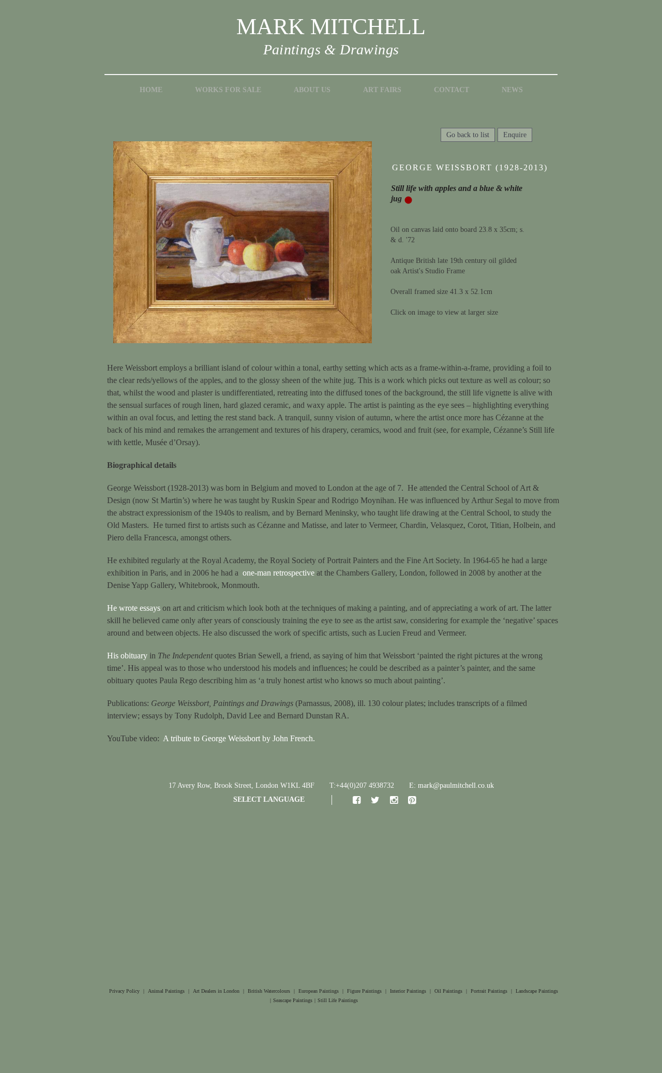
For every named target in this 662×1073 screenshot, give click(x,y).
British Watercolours (269, 991)
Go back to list (467, 135)
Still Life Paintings (338, 1000)
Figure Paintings (364, 991)
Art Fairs (382, 90)
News (512, 90)
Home (151, 90)
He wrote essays (133, 608)
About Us (312, 90)
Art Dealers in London (216, 991)
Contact (451, 90)
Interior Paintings (408, 991)
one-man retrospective (278, 572)
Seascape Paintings (292, 1000)
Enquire (514, 135)
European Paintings (318, 991)
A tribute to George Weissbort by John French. (239, 738)
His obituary (127, 655)
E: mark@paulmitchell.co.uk (451, 785)
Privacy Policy (124, 991)
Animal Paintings (166, 991)
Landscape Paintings (537, 991)
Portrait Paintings (489, 991)
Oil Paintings (448, 991)
